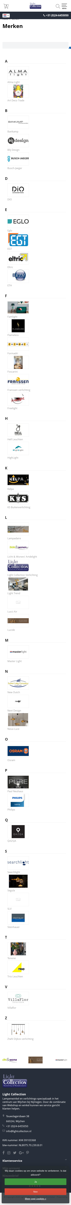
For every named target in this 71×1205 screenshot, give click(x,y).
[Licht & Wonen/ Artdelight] (9, 1060)
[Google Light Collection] (22, 1153)
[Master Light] (61, 1060)
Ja (35, 1181)
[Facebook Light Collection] (4, 1153)
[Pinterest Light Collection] (28, 1153)
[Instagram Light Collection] (10, 1153)
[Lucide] (35, 1060)
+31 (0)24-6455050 (57, 15)
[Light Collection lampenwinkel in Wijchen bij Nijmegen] (35, 5)
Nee (35, 1191)
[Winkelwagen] (6, 7)
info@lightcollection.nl (18, 1131)
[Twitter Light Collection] (16, 1153)
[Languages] (6, 16)
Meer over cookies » (35, 1198)
